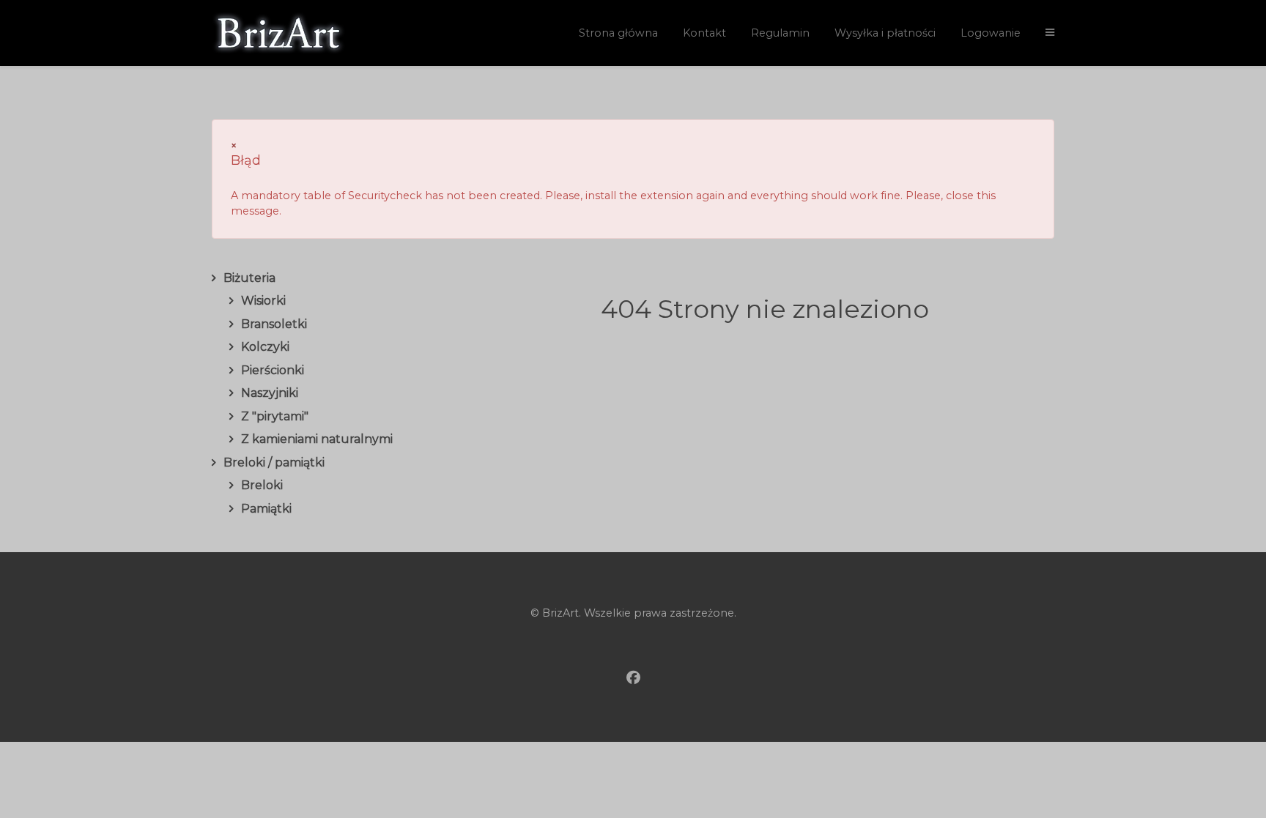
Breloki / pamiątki (274, 462)
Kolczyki (265, 347)
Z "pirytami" (274, 416)
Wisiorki (263, 301)
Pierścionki (272, 370)
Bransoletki (274, 324)
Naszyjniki (269, 393)
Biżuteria (249, 278)
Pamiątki (266, 509)
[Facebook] (633, 678)
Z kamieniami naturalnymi (317, 439)
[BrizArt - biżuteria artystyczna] (303, 33)
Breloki (262, 485)
